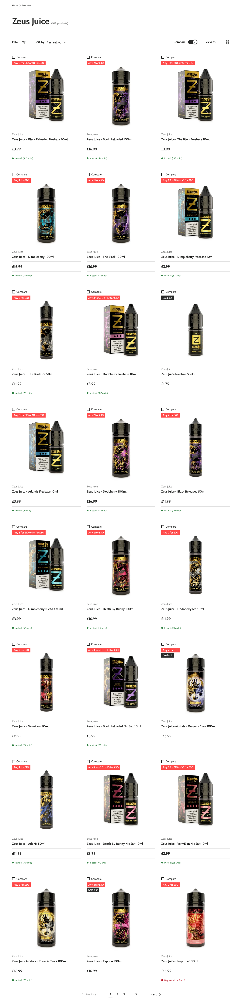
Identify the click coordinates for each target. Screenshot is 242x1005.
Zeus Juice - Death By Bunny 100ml (110, 609)
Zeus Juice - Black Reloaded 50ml (183, 491)
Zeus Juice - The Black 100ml (106, 257)
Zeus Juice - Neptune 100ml (179, 961)
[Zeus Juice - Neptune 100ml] (195, 916)
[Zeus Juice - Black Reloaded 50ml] (195, 447)
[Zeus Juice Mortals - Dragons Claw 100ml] (195, 682)
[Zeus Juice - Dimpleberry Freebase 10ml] (195, 212)
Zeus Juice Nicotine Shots (178, 374)
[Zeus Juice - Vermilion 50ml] (46, 682)
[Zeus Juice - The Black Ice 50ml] (46, 330)
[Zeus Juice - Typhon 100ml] (121, 916)
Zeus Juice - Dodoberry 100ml (106, 491)
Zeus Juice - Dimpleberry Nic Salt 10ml (37, 609)
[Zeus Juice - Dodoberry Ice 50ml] (195, 564)
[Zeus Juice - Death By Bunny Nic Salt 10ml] (121, 799)
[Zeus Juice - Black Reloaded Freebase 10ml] (46, 95)
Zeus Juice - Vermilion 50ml (30, 726)
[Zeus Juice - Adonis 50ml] (46, 799)
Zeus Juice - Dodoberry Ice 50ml (182, 609)
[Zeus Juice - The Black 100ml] (121, 212)
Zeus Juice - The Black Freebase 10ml (185, 139)
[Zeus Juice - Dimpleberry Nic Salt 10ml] (46, 564)
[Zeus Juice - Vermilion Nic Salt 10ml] (195, 799)
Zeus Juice (26, 5)
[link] (88, 994)
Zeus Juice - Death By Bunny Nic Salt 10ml (115, 843)
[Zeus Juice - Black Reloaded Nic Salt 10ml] (121, 682)
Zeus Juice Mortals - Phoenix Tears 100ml (39, 961)
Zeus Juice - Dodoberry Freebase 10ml (112, 374)
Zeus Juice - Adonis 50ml (28, 843)
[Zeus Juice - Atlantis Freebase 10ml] (46, 447)
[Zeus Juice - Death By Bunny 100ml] (121, 564)
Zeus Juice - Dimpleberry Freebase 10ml (187, 257)
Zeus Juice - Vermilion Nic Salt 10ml (184, 843)
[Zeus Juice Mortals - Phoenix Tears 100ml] (46, 916)
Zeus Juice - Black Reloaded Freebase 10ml (40, 139)
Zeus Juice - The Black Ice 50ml (32, 374)
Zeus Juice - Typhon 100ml (104, 961)
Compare (179, 42)
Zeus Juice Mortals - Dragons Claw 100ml (188, 726)
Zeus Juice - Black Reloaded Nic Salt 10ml (114, 726)
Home (15, 5)
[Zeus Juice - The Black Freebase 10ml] (195, 95)
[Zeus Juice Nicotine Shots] (195, 330)
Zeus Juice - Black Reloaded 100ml (109, 139)
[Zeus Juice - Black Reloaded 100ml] (121, 95)
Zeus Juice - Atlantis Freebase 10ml (35, 491)
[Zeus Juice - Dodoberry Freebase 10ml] (121, 330)
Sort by (39, 42)
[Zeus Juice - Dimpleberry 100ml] (46, 212)
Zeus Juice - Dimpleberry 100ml (33, 257)
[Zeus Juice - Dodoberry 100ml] (121, 447)
